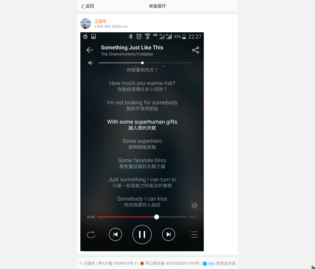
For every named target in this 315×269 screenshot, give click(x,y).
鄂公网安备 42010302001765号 (172, 263)
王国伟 (89, 263)
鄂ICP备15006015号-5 (117, 263)
